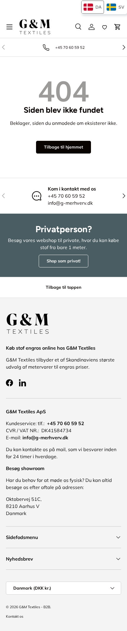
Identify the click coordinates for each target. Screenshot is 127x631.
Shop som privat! (63, 261)
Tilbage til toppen (63, 287)
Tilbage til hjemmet (63, 147)
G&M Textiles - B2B (34, 607)
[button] (117, 26)
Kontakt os (14, 616)
